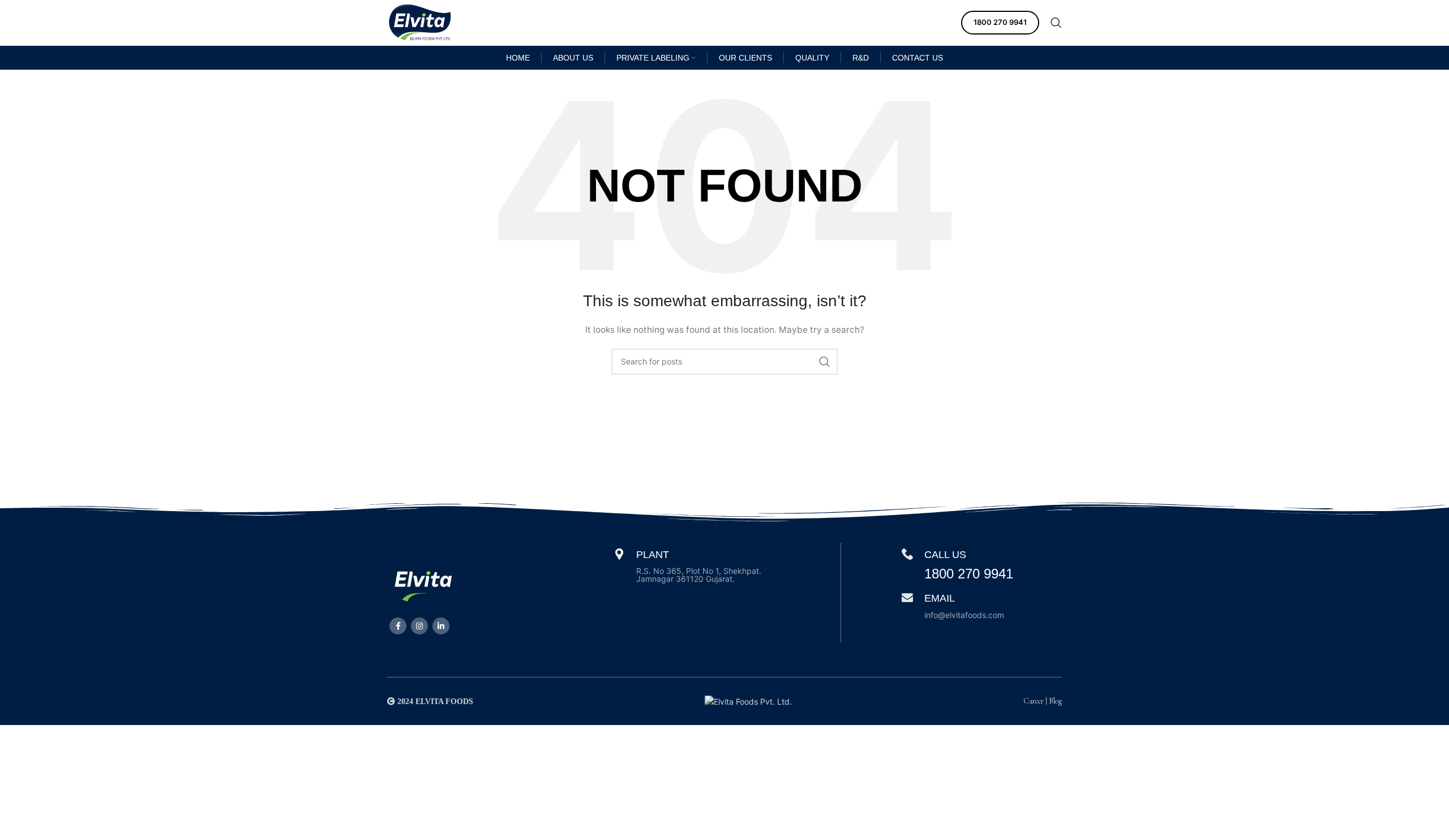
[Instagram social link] (419, 625)
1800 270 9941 (1000, 22)
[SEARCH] (825, 362)
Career (1033, 701)
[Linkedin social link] (440, 625)
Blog (1055, 701)
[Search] (1056, 22)
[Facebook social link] (397, 625)
